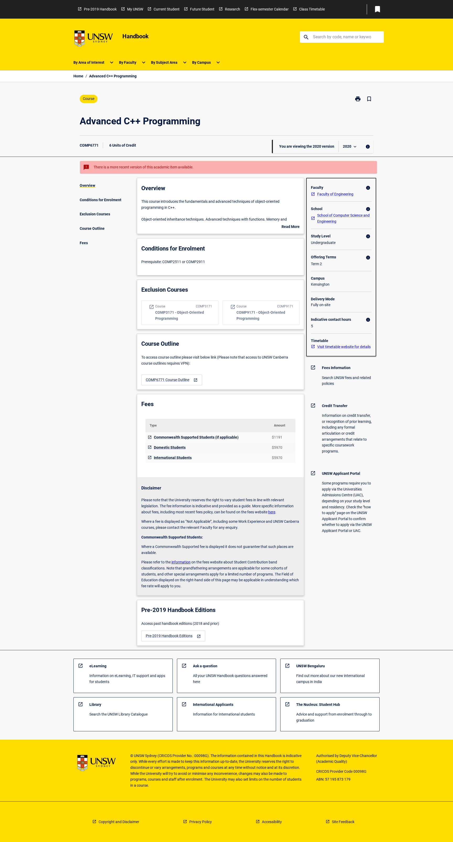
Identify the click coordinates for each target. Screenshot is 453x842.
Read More (291, 227)
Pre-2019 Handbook (100, 9)
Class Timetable (312, 9)
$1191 (277, 437)
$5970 (277, 447)
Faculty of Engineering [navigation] (335, 194)
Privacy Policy (200, 822)
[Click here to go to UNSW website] (93, 39)
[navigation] (171, 380)
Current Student (167, 9)
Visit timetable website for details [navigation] (344, 347)
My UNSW (135, 9)
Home (78, 76)
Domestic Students (170, 447)
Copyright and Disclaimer (119, 822)
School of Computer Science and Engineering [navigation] (343, 218)
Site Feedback (343, 822)
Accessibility (272, 822)
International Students (173, 458)
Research (232, 9)
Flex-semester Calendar (270, 9)
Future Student (202, 9)
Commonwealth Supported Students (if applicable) (196, 437)
